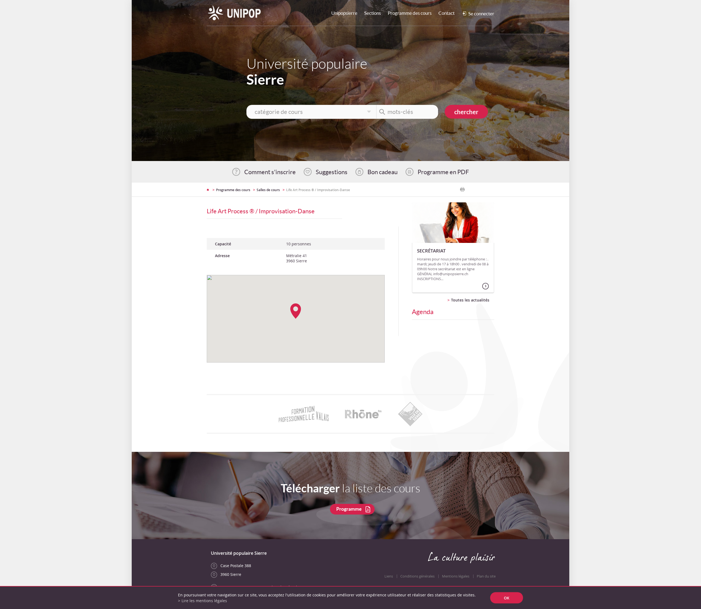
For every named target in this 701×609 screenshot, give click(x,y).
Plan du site (486, 576)
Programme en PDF (443, 172)
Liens (388, 576)
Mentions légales (455, 576)
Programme (349, 509)
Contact (446, 13)
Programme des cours (410, 13)
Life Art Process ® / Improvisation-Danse (318, 190)
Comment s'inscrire (270, 172)
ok (506, 598)
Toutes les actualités (470, 300)
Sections (372, 13)
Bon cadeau (382, 172)
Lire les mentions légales (204, 600)
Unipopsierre (344, 13)
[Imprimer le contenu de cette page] (462, 189)
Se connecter (481, 13)
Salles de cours (268, 190)
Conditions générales (417, 576)
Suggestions (331, 172)
